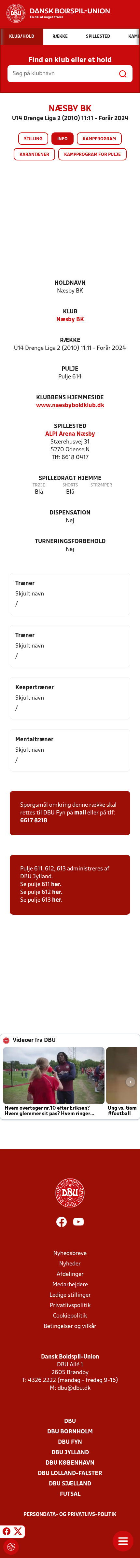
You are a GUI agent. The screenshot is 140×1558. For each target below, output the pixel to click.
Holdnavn (70, 283)
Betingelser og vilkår (70, 1326)
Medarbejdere (70, 1285)
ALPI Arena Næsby (70, 434)
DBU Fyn (70, 1442)
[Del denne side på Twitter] (18, 1532)
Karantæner (34, 155)
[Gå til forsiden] (55, 13)
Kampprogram (99, 139)
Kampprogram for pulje (92, 155)
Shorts (70, 485)
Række (70, 340)
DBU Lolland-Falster (70, 1473)
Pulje (70, 369)
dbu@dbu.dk (74, 1388)
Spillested (70, 426)
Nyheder (70, 1264)
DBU (70, 1421)
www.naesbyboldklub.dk (70, 405)
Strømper (101, 485)
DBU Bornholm (70, 1432)
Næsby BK (70, 319)
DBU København (70, 1463)
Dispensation (70, 513)
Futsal (70, 1494)
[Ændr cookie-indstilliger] (11, 1547)
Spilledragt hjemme (70, 478)
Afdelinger (70, 1274)
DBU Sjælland (70, 1484)
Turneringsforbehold (70, 541)
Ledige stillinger (70, 1295)
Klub (70, 312)
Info (62, 139)
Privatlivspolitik (70, 1305)
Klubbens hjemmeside (70, 398)
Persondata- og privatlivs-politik (70, 1514)
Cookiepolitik (70, 1316)
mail (80, 813)
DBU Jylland (70, 1453)
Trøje (39, 485)
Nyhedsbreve (70, 1253)
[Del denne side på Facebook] (6, 1532)
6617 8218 (33, 821)
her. (56, 884)
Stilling (33, 139)
